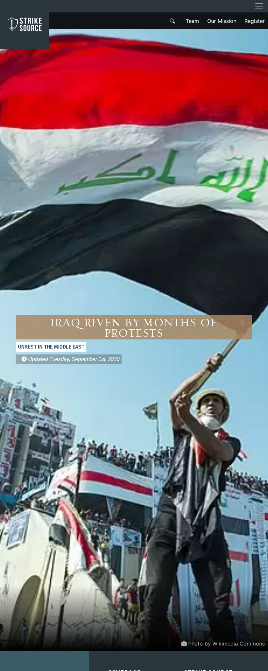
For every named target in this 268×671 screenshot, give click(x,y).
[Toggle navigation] (259, 6)
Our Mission (221, 21)
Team (192, 21)
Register (254, 21)
